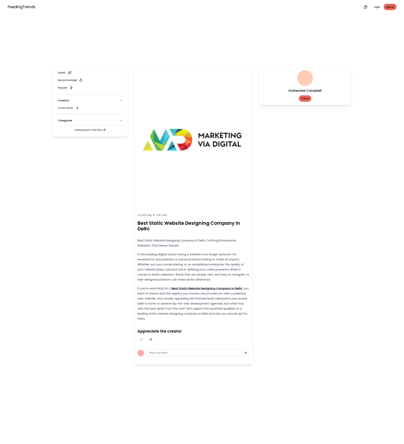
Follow (305, 98)
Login (377, 7)
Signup (390, 7)
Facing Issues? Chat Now (88, 129)
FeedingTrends (21, 6)
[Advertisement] (202, 40)
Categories (65, 120)
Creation (63, 100)
